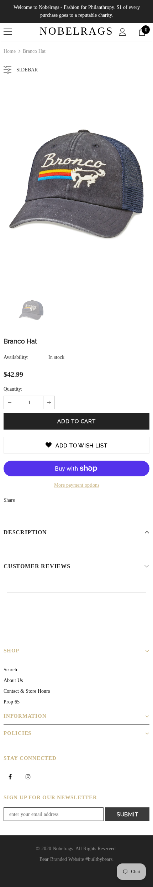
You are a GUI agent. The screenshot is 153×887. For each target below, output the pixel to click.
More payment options (76, 485)
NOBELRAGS (76, 31)
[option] (76, 183)
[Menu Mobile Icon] (8, 31)
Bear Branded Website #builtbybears (75, 859)
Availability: (16, 357)
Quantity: (13, 389)
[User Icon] (122, 32)
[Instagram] (28, 776)
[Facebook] (10, 776)
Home (10, 51)
